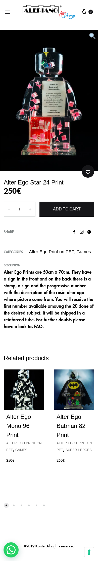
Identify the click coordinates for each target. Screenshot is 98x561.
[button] (11, 549)
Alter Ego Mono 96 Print (18, 425)
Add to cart (67, 209)
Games (83, 251)
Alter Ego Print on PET (51, 251)
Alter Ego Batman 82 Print (71, 425)
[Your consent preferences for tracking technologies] (89, 552)
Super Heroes (79, 450)
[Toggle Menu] (7, 12)
